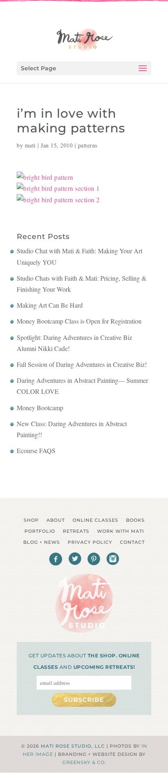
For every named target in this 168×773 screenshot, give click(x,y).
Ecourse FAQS (36, 450)
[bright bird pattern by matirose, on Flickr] (45, 177)
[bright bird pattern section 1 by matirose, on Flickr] (58, 188)
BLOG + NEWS (41, 542)
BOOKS (135, 520)
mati (30, 145)
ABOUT (55, 520)
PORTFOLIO (39, 531)
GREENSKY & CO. (84, 762)
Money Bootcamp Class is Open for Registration (79, 321)
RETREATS (76, 531)
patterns (87, 145)
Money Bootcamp (40, 407)
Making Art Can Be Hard (50, 305)
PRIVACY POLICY (90, 542)
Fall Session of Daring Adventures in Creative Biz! (82, 364)
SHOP (31, 520)
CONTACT (132, 542)
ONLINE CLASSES (95, 520)
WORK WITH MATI (120, 531)
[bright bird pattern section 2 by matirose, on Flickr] (58, 199)
